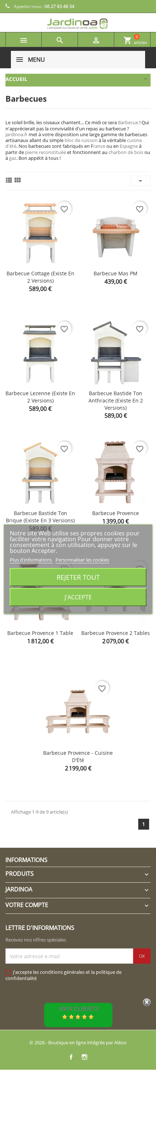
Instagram (84, 1057)
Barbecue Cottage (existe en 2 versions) (40, 277)
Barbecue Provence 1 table (40, 632)
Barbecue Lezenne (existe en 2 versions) (40, 397)
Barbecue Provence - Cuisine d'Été (78, 756)
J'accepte (78, 597)
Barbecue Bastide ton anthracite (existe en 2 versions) (116, 400)
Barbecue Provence (115, 513)
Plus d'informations (31, 559)
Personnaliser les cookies (82, 559)
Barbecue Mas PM (115, 273)
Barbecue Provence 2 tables (115, 632)
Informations (26, 860)
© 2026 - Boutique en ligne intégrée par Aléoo (78, 1042)
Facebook (71, 1057)
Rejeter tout (78, 577)
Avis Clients (79, 1009)
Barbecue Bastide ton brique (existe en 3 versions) (40, 517)
